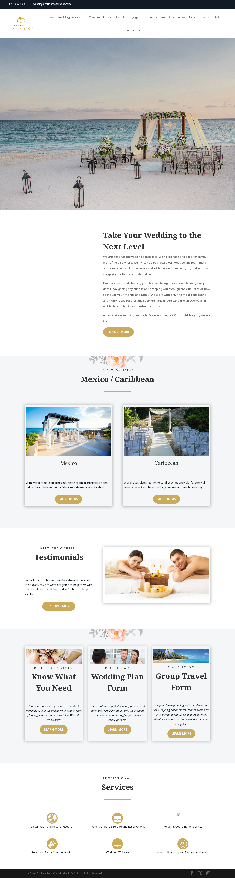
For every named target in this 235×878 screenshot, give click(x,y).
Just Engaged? (132, 17)
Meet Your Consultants (104, 17)
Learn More (53, 729)
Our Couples (177, 17)
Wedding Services (69, 17)
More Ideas (68, 499)
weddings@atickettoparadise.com (52, 4)
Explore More (118, 332)
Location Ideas (155, 17)
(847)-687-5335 (17, 4)
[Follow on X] (201, 4)
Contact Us (132, 30)
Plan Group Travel (137, 152)
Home (50, 17)
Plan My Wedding (97, 152)
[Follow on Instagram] (211, 4)
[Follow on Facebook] (191, 4)
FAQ (216, 17)
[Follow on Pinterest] (221, 4)
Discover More (58, 606)
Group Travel (197, 17)
